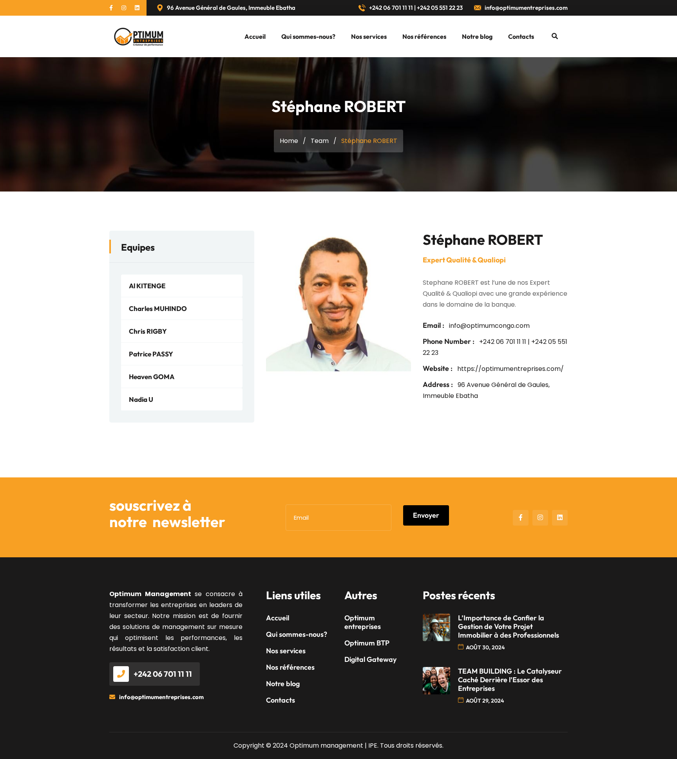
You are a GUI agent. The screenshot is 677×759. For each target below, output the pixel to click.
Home (289, 140)
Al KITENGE (147, 286)
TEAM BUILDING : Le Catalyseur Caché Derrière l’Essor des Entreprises (510, 680)
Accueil (255, 36)
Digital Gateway (370, 659)
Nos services (369, 36)
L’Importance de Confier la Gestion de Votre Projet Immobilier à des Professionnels (508, 627)
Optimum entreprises (362, 622)
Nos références (424, 36)
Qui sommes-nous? (308, 36)
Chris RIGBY (148, 331)
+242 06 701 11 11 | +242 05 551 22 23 (415, 7)
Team (320, 140)
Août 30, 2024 (485, 647)
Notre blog (477, 36)
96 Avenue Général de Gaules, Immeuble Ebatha (230, 7)
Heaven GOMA (151, 376)
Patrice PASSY (151, 354)
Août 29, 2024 (485, 700)
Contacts (521, 36)
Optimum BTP (366, 643)
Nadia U (141, 399)
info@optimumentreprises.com (525, 7)
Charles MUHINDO (158, 308)
